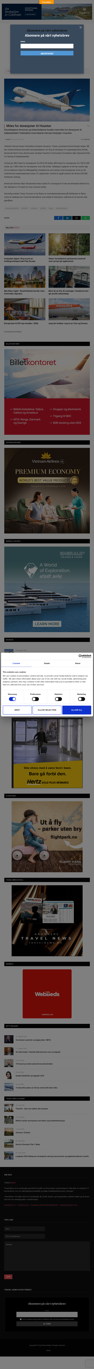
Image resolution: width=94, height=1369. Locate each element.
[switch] (35, 699)
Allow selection (47, 710)
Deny (17, 710)
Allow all (76, 710)
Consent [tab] (16, 663)
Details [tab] (47, 663)
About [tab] (77, 663)
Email (23, 41)
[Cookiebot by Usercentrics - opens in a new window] (80, 656)
